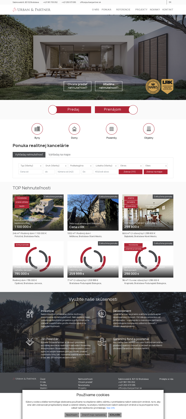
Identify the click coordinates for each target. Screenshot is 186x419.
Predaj (73, 109)
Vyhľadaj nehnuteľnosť (29, 154)
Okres (123, 166)
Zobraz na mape (154, 172)
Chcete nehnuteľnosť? (77, 86)
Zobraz (130, 172)
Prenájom (112, 109)
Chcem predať (85, 382)
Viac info (111, 408)
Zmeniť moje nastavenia (93, 415)
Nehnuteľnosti (85, 379)
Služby (43, 385)
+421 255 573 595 (69, 2)
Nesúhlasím (72, 415)
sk (170, 2)
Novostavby (84, 385)
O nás (43, 382)
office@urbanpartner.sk (90, 2)
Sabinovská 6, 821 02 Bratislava (26, 2)
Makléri (43, 388)
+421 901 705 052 (50, 2)
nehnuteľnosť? (108, 86)
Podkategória (76, 166)
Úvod (42, 379)
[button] (108, 10)
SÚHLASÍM (115, 415)
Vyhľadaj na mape (59, 154)
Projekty (82, 388)
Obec (148, 166)
